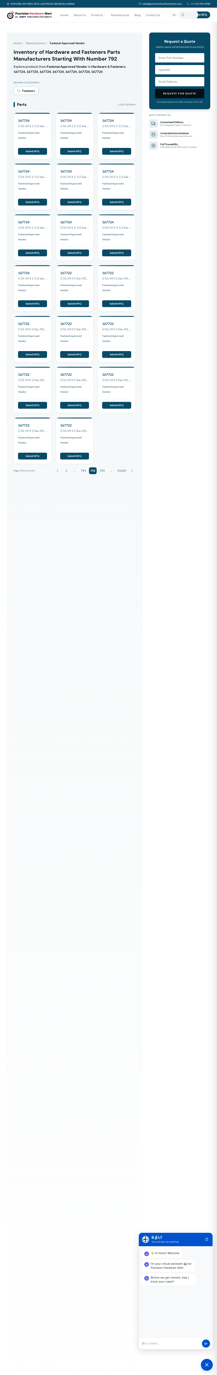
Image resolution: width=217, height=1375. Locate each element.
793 (102, 470)
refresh (206, 1239)
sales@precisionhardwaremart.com (162, 3)
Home (64, 15)
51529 (121, 470)
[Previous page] (57, 470)
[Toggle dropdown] (104, 15)
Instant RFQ (199, 14)
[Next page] (132, 470)
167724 (23, 120)
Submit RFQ (32, 151)
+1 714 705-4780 (200, 3)
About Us (80, 15)
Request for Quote (179, 93)
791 (83, 470)
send (206, 1343)
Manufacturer (120, 15)
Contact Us (153, 15)
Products (97, 15)
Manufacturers (36, 43)
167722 (66, 273)
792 (92, 470)
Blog (137, 15)
